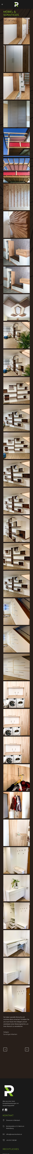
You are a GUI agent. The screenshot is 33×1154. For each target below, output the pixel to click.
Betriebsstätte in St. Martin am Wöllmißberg (15, 1127)
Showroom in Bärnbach (13, 1120)
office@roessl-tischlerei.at (14, 1134)
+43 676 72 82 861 (11, 1140)
